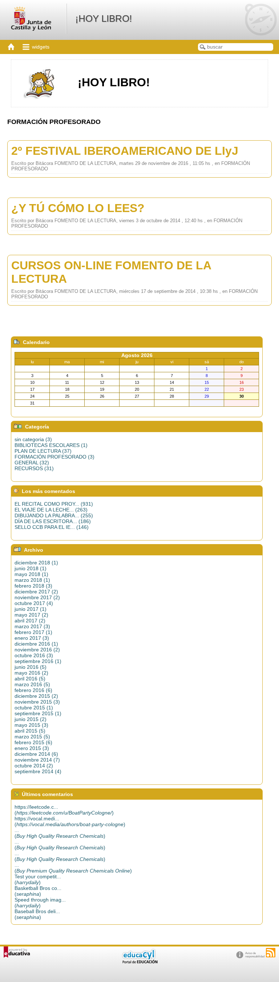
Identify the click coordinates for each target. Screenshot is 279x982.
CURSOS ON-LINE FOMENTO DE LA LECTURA (111, 272)
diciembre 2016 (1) (36, 644)
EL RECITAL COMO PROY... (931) (54, 504)
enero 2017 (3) (32, 638)
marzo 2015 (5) (32, 736)
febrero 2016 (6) (33, 690)
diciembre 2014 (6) (36, 754)
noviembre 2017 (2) (37, 597)
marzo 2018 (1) (32, 580)
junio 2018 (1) (30, 568)
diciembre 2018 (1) (36, 562)
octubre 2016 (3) (34, 655)
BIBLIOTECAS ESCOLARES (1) (51, 445)
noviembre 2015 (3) (37, 702)
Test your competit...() (38, 879)
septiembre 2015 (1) (38, 713)
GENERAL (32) (32, 462)
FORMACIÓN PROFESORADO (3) (54, 457)
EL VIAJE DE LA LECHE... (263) (51, 510)
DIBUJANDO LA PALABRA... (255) (54, 515)
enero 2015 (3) (32, 748)
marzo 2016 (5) (32, 684)
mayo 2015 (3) (31, 725)
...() (60, 833)
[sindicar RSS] (270, 952)
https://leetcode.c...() (64, 810)
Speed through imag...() (40, 902)
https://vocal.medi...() (70, 821)
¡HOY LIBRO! (103, 18)
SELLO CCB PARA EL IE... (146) (52, 527)
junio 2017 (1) (30, 609)
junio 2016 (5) (30, 667)
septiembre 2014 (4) (38, 771)
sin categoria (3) (33, 439)
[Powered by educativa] (17, 952)
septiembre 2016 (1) (38, 661)
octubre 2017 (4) (34, 603)
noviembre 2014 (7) (37, 760)
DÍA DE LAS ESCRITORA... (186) (53, 521)
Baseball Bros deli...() (37, 914)
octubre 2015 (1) (34, 707)
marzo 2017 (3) (32, 626)
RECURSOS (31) (34, 468)
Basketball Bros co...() (38, 891)
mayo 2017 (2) (31, 615)
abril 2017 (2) (30, 620)
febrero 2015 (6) (33, 742)
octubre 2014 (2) (34, 765)
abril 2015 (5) (30, 731)
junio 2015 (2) (30, 719)
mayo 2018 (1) (31, 574)
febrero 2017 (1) (33, 632)
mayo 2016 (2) (31, 673)
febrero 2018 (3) (33, 586)
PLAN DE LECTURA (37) (43, 451)
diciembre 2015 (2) (36, 696)
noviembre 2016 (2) (37, 649)
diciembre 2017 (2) (36, 591)
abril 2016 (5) (30, 678)
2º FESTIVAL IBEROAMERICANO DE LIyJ (124, 150)
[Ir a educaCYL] (139, 962)
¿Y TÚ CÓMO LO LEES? (78, 208)
